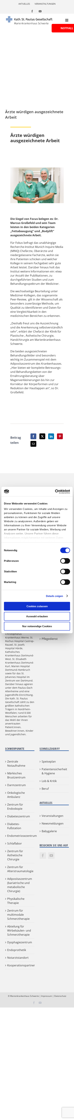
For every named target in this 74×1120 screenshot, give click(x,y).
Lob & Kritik (49, 781)
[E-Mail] (33, 444)
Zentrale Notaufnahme (16, 763)
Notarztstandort (18, 958)
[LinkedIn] (51, 436)
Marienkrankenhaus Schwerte (24, 996)
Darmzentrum (16, 785)
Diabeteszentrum (18, 816)
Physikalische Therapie (15, 901)
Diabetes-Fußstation (14, 826)
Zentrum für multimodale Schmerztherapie (18, 915)
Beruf (45, 789)
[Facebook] (33, 436)
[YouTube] (51, 855)
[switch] (65, 561)
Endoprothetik (16, 950)
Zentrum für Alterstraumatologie (20, 869)
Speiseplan (49, 761)
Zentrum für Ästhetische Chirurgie (15, 855)
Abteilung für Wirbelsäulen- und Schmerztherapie (19, 930)
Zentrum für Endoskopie (15, 807)
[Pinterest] (60, 436)
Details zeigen (54, 595)
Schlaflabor (14, 843)
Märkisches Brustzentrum (16, 775)
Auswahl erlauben (37, 616)
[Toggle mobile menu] (67, 20)
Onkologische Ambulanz (16, 795)
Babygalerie (49, 831)
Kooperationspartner (20, 965)
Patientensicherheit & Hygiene (54, 771)
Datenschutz (60, 996)
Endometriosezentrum (20, 836)
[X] (42, 436)
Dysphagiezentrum (19, 942)
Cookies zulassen (37, 606)
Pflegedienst (50, 639)
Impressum (46, 996)
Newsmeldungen (53, 823)
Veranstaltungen (52, 816)
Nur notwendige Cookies (37, 626)
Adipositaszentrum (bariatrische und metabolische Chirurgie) (19, 885)
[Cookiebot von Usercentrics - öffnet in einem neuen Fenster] (55, 491)
